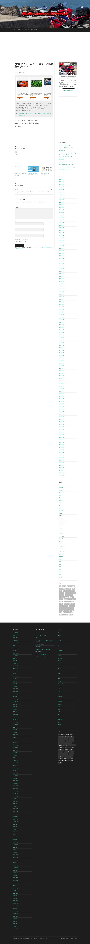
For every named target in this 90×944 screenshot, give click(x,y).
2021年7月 (61, 296)
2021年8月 (61, 294)
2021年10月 (62, 289)
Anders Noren (69, 938)
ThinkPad (62, 595)
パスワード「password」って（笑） (67, 167)
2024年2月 (61, 217)
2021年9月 (61, 291)
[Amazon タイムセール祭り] (34, 169)
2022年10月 (62, 258)
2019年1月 (61, 373)
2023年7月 (61, 235)
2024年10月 (62, 197)
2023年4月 (61, 243)
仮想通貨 (61, 556)
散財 (60, 561)
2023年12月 (62, 222)
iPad (60, 495)
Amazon (18, 182)
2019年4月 (61, 365)
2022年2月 (61, 278)
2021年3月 (61, 306)
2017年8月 (61, 416)
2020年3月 (61, 337)
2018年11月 (61, 378)
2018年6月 (61, 391)
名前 (15, 221)
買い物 (60, 577)
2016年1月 (61, 465)
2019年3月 (61, 368)
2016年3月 (61, 460)
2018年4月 (61, 396)
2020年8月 (61, 324)
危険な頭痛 (61, 159)
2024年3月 (61, 214)
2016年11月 (61, 439)
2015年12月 (62, 467)
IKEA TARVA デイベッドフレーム (66, 164)
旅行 (60, 564)
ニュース (61, 538)
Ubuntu (61, 508)
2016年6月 (61, 452)
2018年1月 (61, 403)
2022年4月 (61, 273)
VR (65, 595)
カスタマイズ (62, 520)
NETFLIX (61, 502)
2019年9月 (61, 352)
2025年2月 (61, 186)
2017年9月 (61, 414)
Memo (40, 29)
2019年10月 (62, 350)
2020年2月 (61, 340)
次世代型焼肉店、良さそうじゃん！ (46, 190)
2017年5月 (61, 424)
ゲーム (60, 525)
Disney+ (61, 492)
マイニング (61, 551)
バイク (60, 541)
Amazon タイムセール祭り (33, 173)
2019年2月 (61, 370)
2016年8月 (61, 447)
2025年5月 (61, 179)
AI (59, 485)
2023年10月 (62, 227)
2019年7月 (61, 358)
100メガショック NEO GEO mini (66, 161)
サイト (16, 233)
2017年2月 (61, 432)
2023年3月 (61, 245)
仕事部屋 (61, 554)
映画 (60, 569)
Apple (60, 490)
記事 (20, 182)
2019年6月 (61, 360)
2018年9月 (61, 383)
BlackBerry (68, 588)
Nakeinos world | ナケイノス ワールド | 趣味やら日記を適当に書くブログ (31, 938)
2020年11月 (61, 317)
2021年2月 (61, 309)
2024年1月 (61, 220)
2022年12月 (62, 253)
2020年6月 (61, 329)
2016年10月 (62, 442)
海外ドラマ (61, 571)
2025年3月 (61, 184)
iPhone (64, 590)
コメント (17, 207)
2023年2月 (61, 248)
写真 (60, 559)
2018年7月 (61, 388)
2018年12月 (62, 375)
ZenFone (67, 597)
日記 (60, 566)
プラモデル (61, 548)
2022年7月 (61, 266)
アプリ (60, 515)
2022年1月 (61, 281)
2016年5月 (61, 455)
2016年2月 (61, 462)
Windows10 (70, 595)
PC (60, 505)
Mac (60, 497)
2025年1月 (61, 189)
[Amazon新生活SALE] (47, 169)
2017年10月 (62, 411)
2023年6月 (61, 237)
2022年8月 (61, 263)
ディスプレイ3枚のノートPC (65, 156)
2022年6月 (61, 268)
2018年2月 (61, 401)
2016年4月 (61, 457)
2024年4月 (61, 212)
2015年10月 (62, 472)
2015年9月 (61, 475)
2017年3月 (61, 429)
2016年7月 (61, 449)
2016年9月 (61, 444)
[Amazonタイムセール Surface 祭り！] (21, 169)
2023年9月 (61, 230)
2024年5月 (61, 209)
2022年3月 (61, 276)
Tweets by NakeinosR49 (68, 90)
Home (14, 29)
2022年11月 (61, 255)
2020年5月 (61, 332)
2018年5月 (61, 393)
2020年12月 (62, 314)
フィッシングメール (70, 608)
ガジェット (61, 523)
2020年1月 (61, 342)
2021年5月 (61, 301)
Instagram (34, 29)
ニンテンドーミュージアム (65, 145)
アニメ (60, 513)
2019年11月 (61, 347)
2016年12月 (62, 437)
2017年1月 (61, 434)
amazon (17, 185)
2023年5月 (61, 240)
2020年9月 (61, 322)
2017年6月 (61, 421)
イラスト (61, 518)
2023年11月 (61, 225)
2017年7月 (61, 419)
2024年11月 (61, 194)
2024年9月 (61, 199)
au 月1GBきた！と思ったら (65, 169)
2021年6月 (61, 299)
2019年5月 (61, 363)
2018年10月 (62, 380)
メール (16, 227)
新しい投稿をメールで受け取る (22, 241)
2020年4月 (61, 335)
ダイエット (61, 533)
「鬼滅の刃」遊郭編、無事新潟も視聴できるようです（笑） (24, 191)
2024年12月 (62, 192)
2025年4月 (61, 181)
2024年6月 (61, 207)
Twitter (20, 29)
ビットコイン (62, 543)
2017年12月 (62, 406)
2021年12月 (62, 283)
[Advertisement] (45, 46)
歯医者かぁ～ (62, 150)
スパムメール (66, 601)
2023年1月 (61, 250)
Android (68, 586)
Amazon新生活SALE (45, 173)
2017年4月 (61, 426)
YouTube (27, 29)
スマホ (60, 528)
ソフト (60, 531)
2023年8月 (61, 232)
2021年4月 (61, 304)
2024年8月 (61, 202)
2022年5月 (61, 271)
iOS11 (73, 588)
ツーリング (61, 536)
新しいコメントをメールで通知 (22, 239)
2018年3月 (61, 398)
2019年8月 (61, 355)
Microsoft (61, 500)
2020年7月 (61, 327)
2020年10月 (62, 319)
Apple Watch (62, 588)
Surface (69, 592)
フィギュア (61, 546)
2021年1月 (61, 312)
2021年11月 (61, 286)
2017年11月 (61, 409)
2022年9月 (61, 260)
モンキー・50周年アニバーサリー (66, 147)
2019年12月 (62, 345)
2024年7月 (61, 204)
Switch (74, 592)
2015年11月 (61, 470)
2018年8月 (61, 386)
